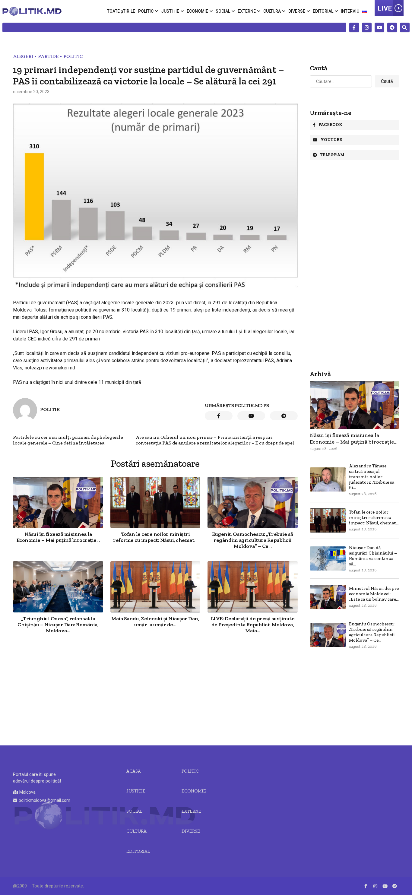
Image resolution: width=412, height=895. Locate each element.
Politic (146, 11)
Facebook (330, 124)
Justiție (170, 11)
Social (223, 11)
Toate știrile (121, 11)
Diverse (296, 11)
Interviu (350, 11)
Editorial (323, 11)
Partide (48, 56)
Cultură (272, 11)
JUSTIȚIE (135, 791)
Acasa (133, 771)
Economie (197, 11)
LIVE (385, 8)
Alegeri (23, 56)
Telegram (332, 154)
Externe (247, 11)
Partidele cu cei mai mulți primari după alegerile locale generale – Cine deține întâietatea (68, 440)
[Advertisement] (155, 690)
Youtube (331, 139)
